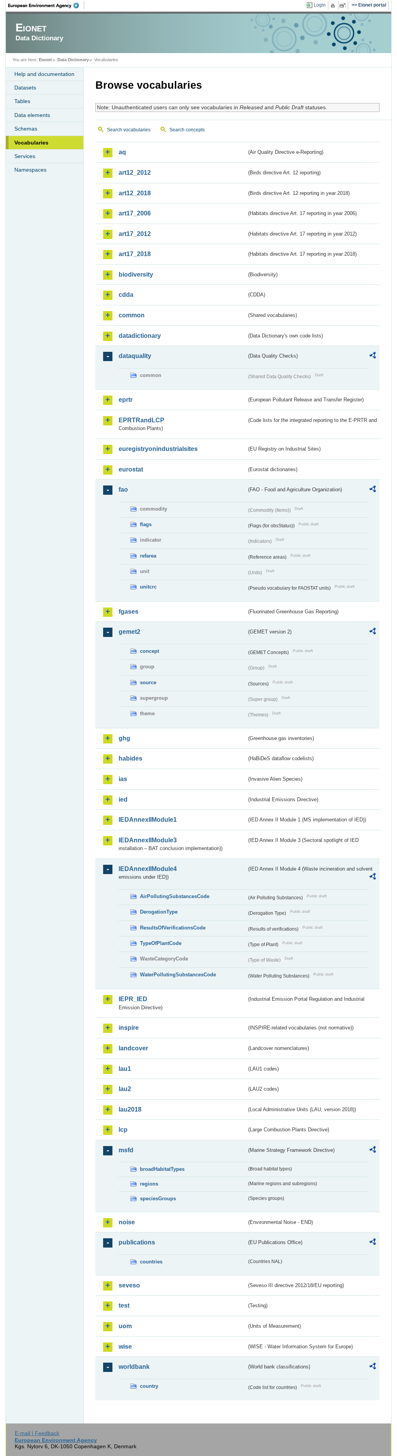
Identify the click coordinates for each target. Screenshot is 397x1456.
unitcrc (148, 587)
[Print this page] (334, 5)
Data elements (32, 115)
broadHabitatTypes (162, 1169)
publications (137, 1242)
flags (146, 524)
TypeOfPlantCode (160, 943)
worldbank (134, 1366)
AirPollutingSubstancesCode (174, 896)
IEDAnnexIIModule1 (148, 819)
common (132, 315)
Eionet (45, 59)
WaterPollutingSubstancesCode (178, 975)
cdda (126, 294)
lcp (123, 1129)
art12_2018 (135, 193)
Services (24, 156)
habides (130, 758)
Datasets (25, 87)
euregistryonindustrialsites (158, 449)
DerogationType (159, 912)
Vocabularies (31, 142)
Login (320, 5)
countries (151, 1262)
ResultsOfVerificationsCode (172, 928)
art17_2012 (135, 234)
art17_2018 (135, 254)
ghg (124, 738)
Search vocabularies (128, 129)
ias (123, 779)
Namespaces (30, 170)
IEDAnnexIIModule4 (148, 869)
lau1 (125, 1068)
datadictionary (140, 335)
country (149, 1386)
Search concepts (187, 129)
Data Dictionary (73, 59)
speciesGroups (158, 1198)
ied (123, 799)
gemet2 (129, 631)
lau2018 (130, 1109)
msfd (126, 1150)
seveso (129, 1285)
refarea (148, 556)
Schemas (25, 129)
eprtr (126, 399)
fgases (128, 611)
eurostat (131, 469)
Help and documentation (44, 74)
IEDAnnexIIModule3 (148, 840)
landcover (133, 1048)
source (148, 682)
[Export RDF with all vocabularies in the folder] (372, 356)
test (124, 1305)
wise (125, 1346)
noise (127, 1222)
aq (122, 152)
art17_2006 (135, 213)
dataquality (135, 356)
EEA (46, 5)
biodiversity (136, 274)
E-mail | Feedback (37, 1433)
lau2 (125, 1089)
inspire (129, 1027)
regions (149, 1184)
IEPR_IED (133, 999)
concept (149, 651)
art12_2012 (135, 172)
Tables (22, 101)
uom (125, 1326)
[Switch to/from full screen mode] (344, 5)
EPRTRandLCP (141, 420)
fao (123, 489)
